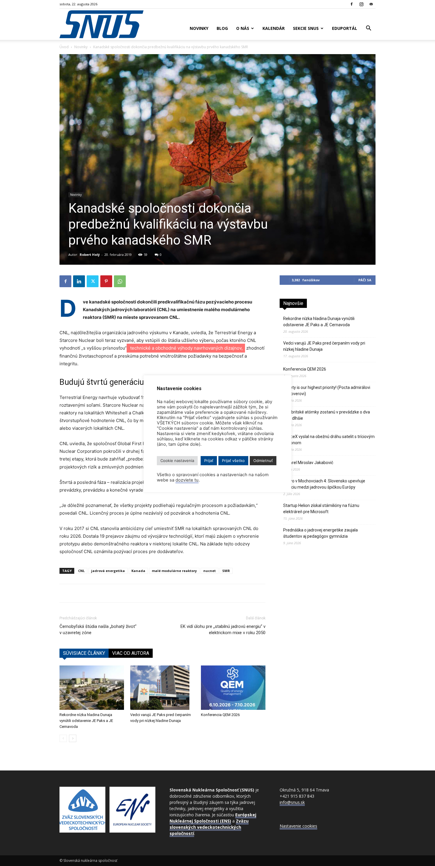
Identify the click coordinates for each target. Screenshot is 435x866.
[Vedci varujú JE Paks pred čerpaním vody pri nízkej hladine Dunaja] (162, 687)
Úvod (64, 46)
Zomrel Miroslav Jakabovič (308, 462)
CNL (81, 570)
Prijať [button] (208, 460)
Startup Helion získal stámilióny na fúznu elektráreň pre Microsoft (321, 508)
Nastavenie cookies (298, 826)
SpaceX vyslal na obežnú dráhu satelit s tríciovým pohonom (329, 439)
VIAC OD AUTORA (130, 653)
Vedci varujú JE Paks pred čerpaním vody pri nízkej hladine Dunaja (324, 346)
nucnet (209, 570)
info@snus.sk (292, 802)
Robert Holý (90, 254)
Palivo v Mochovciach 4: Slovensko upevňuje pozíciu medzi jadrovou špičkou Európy (324, 484)
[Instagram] (361, 4)
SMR (226, 570)
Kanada (138, 570)
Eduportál (344, 28)
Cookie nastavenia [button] (177, 460)
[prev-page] (63, 738)
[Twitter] (93, 281)
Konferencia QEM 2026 (220, 714)
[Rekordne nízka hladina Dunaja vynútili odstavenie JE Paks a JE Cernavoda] (91, 687)
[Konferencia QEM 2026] (233, 687)
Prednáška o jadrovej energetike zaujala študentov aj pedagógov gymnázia (320, 533)
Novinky (199, 28)
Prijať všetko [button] (233, 460)
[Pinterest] (106, 281)
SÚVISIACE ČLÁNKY (84, 653)
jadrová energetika (108, 570)
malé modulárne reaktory (174, 570)
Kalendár (273, 28)
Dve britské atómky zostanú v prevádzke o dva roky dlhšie (326, 415)
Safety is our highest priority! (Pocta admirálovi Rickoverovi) (326, 390)
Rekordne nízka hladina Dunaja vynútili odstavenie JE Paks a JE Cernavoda (86, 720)
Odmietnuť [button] (263, 460)
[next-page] (72, 738)
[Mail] (371, 4)
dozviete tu (187, 480)
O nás (242, 28)
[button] (368, 29)
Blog (222, 28)
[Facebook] (351, 4)
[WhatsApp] (120, 281)
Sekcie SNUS (306, 28)
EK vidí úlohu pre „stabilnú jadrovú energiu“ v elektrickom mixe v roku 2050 (223, 629)
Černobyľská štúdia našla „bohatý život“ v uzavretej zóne (97, 629)
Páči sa (364, 280)
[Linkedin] (79, 281)
